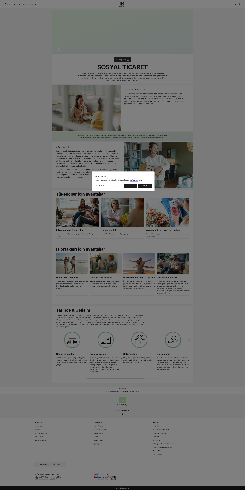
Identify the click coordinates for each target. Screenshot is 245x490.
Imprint (140, 180)
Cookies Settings (101, 185)
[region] (123, 181)
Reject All (130, 185)
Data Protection (134, 180)
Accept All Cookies (144, 185)
